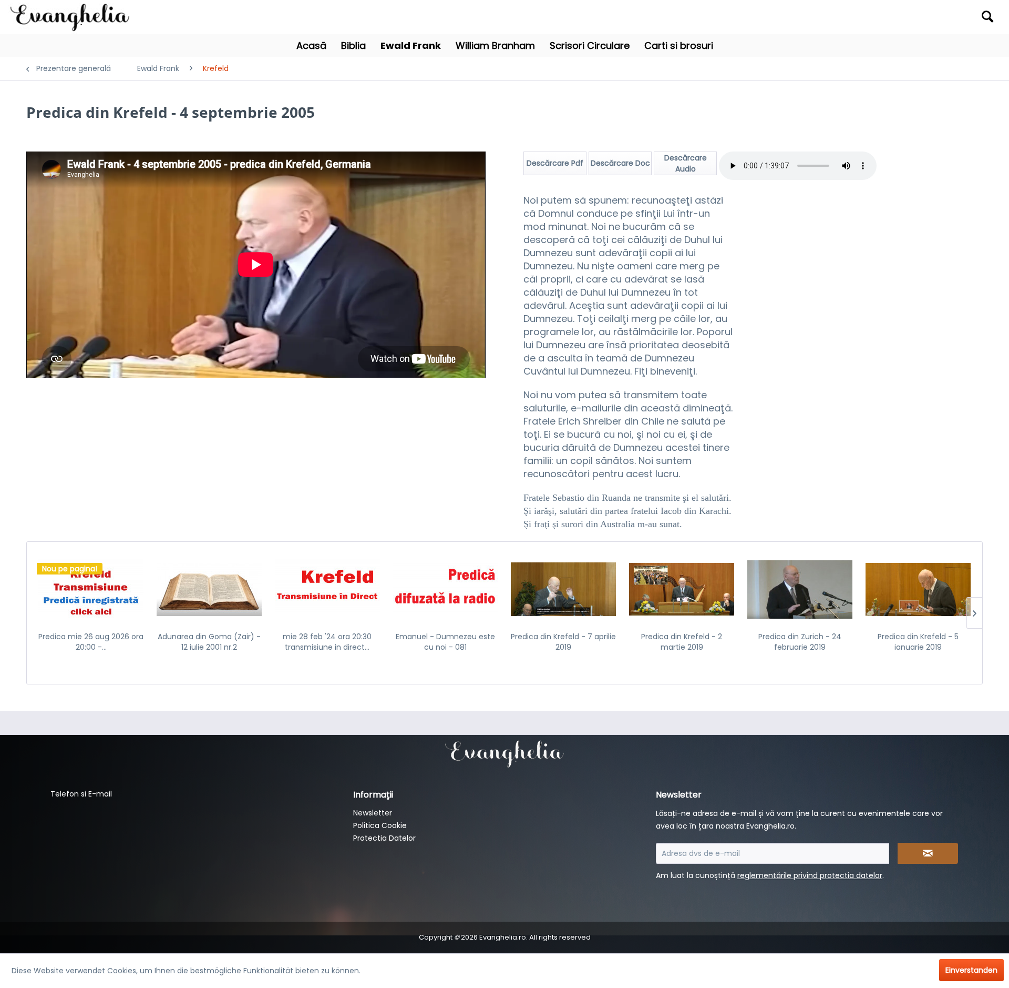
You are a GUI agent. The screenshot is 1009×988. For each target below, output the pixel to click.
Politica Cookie (380, 825)
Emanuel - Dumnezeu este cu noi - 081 (445, 641)
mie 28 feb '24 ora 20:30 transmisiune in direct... (327, 641)
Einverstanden (971, 970)
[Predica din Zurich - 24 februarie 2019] (800, 589)
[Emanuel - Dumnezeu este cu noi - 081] (445, 589)
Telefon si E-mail (81, 794)
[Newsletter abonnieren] (928, 853)
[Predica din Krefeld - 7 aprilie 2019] (563, 589)
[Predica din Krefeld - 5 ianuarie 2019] (918, 589)
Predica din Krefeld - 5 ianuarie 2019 (918, 641)
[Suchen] (987, 16)
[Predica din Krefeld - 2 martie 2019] (682, 589)
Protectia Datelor (384, 838)
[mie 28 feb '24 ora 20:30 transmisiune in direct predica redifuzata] (328, 589)
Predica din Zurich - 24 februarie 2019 (799, 641)
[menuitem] (877, 17)
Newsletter (372, 813)
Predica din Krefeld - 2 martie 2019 (681, 641)
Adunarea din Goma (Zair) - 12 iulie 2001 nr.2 (209, 641)
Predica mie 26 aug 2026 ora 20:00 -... (90, 641)
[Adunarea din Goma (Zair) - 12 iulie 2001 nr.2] (209, 589)
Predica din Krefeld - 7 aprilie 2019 (563, 641)
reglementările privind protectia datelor (809, 875)
